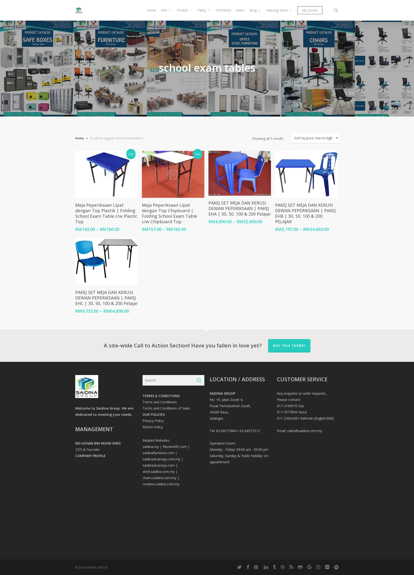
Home (79, 138)
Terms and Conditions (160, 402)
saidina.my (151, 446)
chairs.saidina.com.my (159, 477)
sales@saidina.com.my (304, 430)
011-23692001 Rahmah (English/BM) (305, 418)
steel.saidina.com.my (159, 471)
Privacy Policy (153, 420)
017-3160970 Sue (290, 406)
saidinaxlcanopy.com (159, 465)
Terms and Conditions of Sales (166, 408)
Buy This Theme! (289, 346)
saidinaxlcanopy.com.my (161, 459)
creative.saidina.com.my (161, 484)
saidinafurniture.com (158, 453)
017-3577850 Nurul (292, 412)
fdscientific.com (175, 446)
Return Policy (153, 427)
